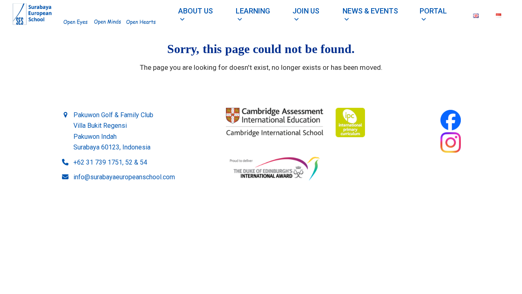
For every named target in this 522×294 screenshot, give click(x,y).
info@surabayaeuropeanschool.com (124, 177)
